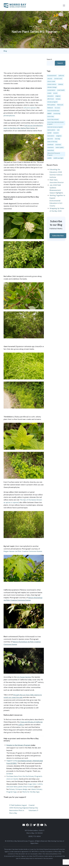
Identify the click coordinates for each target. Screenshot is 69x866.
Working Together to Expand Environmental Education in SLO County (57, 200)
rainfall (49, 133)
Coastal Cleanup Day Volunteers (33, 808)
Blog (5, 51)
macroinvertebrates (53, 110)
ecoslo (55, 93)
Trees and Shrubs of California (31, 722)
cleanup (60, 84)
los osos (57, 108)
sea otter (50, 139)
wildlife (49, 158)
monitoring (57, 113)
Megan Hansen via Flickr (12, 551)
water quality (60, 147)
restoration (50, 136)
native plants (51, 130)
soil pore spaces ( (30, 108)
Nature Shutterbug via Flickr (23, 642)
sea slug (57, 139)
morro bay (50, 116)
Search (49, 59)
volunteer (58, 144)
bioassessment (51, 75)
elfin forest (50, 99)
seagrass (58, 136)
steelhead (50, 144)
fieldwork (50, 108)
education (50, 96)
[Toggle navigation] (64, 5)
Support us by (12, 761)
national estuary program (55, 127)
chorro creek (51, 81)
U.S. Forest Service (24, 677)
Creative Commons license (32, 551)
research (55, 133)
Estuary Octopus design (18, 789)
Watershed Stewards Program (53, 154)
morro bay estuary (53, 119)
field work (60, 105)
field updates (51, 105)
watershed (50, 150)
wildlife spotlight (58, 158)
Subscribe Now (58, 236)
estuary (58, 99)
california (61, 75)
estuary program (52, 102)
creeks (49, 93)
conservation (51, 90)
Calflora (21, 725)
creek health (61, 90)
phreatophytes (9, 115)
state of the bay (52, 141)
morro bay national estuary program (55, 123)
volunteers (50, 147)
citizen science (51, 84)
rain (58, 130)
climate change (52, 87)
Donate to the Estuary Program (18, 745)
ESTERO (9, 774)
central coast (58, 78)
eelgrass (58, 96)
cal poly (49, 78)
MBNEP (49, 113)
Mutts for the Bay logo (30, 792)
